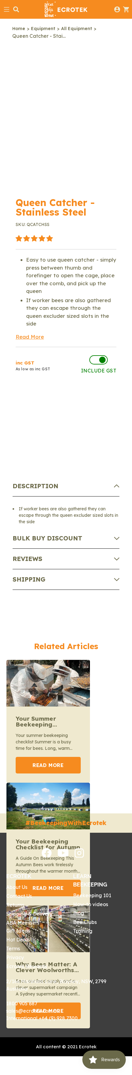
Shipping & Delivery (29, 914)
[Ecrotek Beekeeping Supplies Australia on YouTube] (63, 855)
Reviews (27, 559)
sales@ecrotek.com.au (33, 1011)
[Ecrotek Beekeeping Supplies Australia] (66, 9)
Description (35, 486)
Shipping (29, 579)
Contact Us (19, 896)
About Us (16, 887)
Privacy (15, 957)
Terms (13, 948)
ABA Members (22, 923)
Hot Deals (18, 940)
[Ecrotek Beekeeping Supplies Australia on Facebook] (47, 856)
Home (18, 28)
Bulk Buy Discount (47, 538)
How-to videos (90, 904)
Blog (78, 913)
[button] (34, 238)
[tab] (66, 486)
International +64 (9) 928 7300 (42, 1018)
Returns (15, 905)
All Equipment (76, 28)
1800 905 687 (21, 1003)
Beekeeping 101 (92, 895)
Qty (21, 396)
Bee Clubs (85, 922)
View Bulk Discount (55, 417)
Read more (48, 765)
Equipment (43, 28)
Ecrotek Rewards (26, 966)
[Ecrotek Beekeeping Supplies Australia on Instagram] (79, 856)
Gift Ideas (18, 931)
